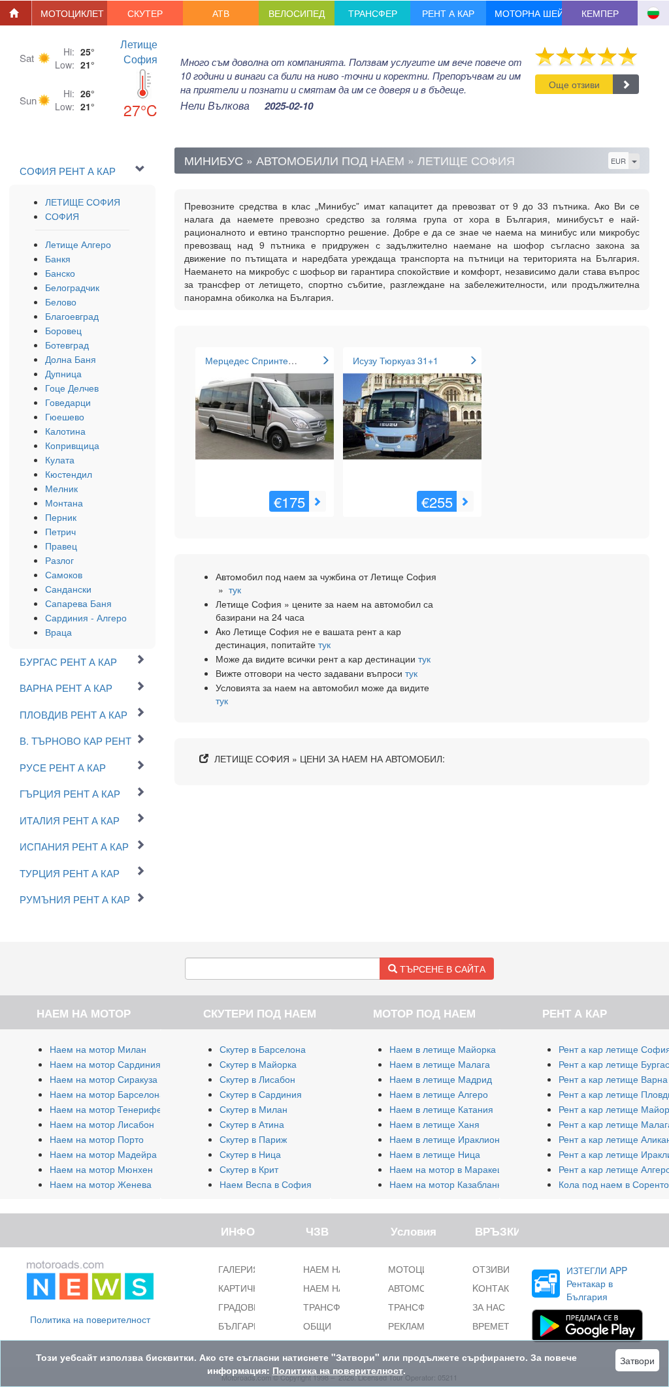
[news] (90, 1277)
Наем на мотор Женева (101, 1184)
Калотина (65, 430)
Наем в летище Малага (439, 1063)
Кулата (59, 459)
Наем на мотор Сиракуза (103, 1078)
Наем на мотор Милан (98, 1048)
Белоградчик (72, 287)
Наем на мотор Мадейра (103, 1154)
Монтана (64, 502)
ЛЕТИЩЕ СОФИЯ (82, 201)
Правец (61, 545)
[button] (70, 13)
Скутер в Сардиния (261, 1093)
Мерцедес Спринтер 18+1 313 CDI (279, 360)
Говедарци (68, 402)
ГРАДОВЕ (238, 1306)
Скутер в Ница (250, 1154)
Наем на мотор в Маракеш (446, 1169)
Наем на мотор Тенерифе (106, 1108)
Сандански (68, 588)
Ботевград (67, 344)
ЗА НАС (488, 1306)
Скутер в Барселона (263, 1048)
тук (235, 589)
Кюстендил (68, 473)
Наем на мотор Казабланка (447, 1184)
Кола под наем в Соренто (614, 1184)
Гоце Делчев (72, 387)
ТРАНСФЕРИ (416, 1306)
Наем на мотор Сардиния (105, 1063)
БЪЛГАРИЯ (242, 1325)
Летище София (138, 52)
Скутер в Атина (252, 1123)
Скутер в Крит (249, 1169)
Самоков (63, 574)
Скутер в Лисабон (257, 1078)
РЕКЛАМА (409, 1325)
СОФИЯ (62, 216)
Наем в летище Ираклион (444, 1138)
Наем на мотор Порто (97, 1138)
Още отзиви (574, 84)
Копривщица (72, 445)
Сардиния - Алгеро (86, 617)
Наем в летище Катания (441, 1108)
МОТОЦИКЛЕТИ (423, 1268)
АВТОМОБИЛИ (419, 1287)
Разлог (59, 560)
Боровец (63, 330)
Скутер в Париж (253, 1138)
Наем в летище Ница (434, 1154)
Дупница (63, 373)
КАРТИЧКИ (241, 1287)
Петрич (60, 531)
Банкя (58, 258)
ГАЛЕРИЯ (238, 1268)
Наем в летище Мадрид (440, 1078)
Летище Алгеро (78, 244)
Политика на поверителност (90, 1319)
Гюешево (64, 416)
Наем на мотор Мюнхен (101, 1169)
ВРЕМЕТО (494, 1325)
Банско (60, 272)
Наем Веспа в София (266, 1184)
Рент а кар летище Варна (613, 1078)
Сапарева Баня (78, 603)
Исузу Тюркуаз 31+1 (395, 360)
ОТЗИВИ (491, 1268)
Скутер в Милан (253, 1108)
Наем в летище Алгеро (438, 1093)
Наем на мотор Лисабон (102, 1123)
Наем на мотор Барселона (107, 1093)
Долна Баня (70, 359)
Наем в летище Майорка (442, 1048)
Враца (58, 631)
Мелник (61, 488)
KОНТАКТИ (496, 1287)
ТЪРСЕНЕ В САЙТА (441, 968)
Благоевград (72, 315)
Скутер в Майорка (258, 1063)
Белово (60, 301)
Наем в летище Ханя (434, 1123)
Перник (60, 516)
